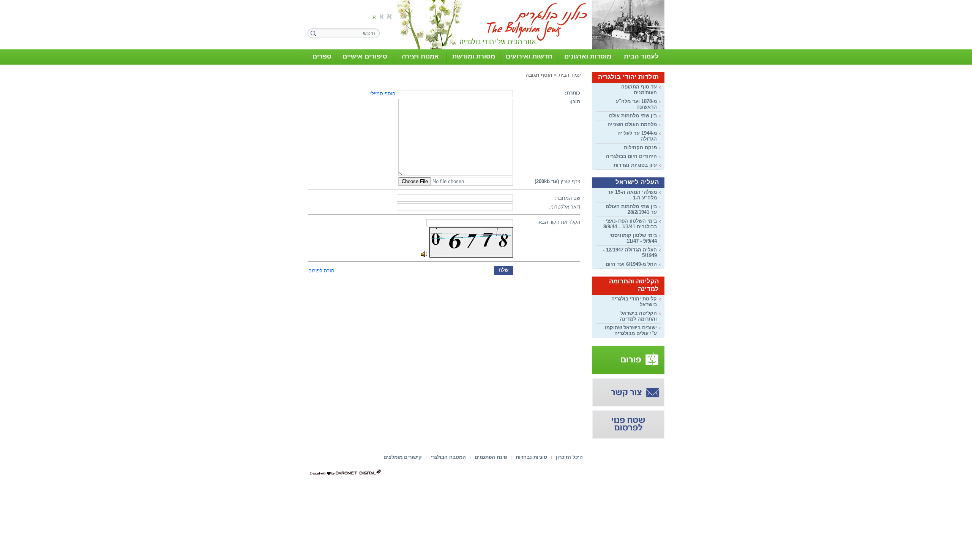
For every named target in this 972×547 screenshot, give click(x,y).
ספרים (321, 56)
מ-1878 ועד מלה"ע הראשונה (636, 104)
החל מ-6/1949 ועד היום (631, 264)
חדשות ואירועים (529, 56)
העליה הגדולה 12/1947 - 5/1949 (630, 252)
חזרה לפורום (321, 271)
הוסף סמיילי (382, 93)
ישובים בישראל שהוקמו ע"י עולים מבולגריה (631, 330)
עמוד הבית (570, 75)
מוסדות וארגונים (587, 56)
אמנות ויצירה (420, 56)
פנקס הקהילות (640, 147)
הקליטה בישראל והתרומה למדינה (638, 316)
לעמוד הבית (641, 56)
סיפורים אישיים (364, 56)
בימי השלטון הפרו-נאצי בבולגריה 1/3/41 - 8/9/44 (630, 223)
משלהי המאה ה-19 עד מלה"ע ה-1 (632, 195)
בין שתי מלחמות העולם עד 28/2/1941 (631, 209)
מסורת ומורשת (473, 56)
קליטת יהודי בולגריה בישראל (634, 301)
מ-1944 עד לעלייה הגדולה (637, 136)
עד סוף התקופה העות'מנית (639, 89)
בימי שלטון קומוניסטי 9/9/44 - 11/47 (633, 238)
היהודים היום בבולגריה (631, 156)
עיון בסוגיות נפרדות (635, 165)
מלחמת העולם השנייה (632, 124)
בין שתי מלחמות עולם (633, 116)
